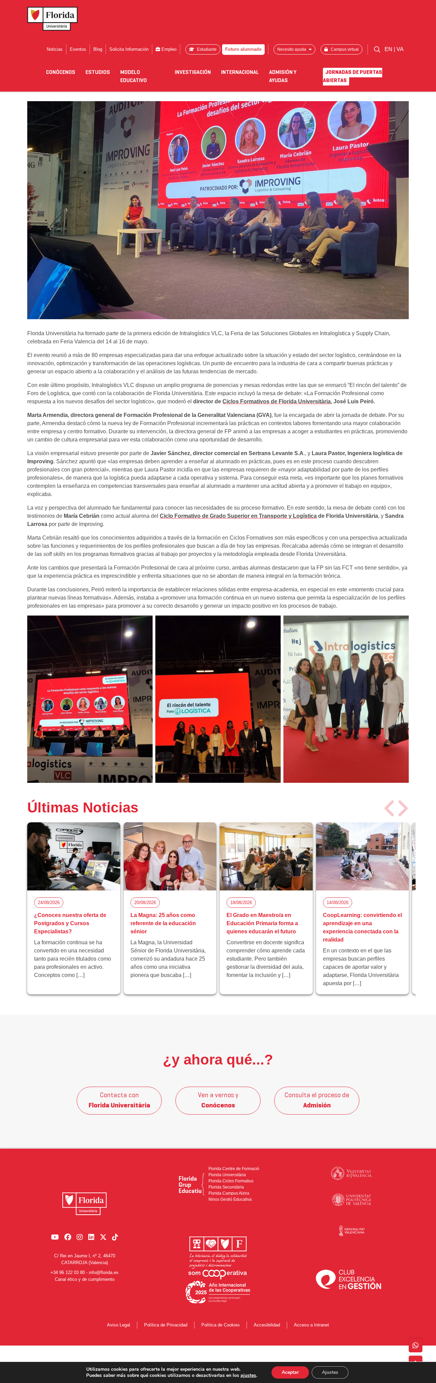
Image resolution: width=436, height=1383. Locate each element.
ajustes (248, 1375)
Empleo (168, 49)
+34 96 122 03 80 (67, 1272)
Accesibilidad (267, 1324)
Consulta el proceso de (316, 1100)
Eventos (78, 49)
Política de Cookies (220, 1324)
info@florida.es (104, 1272)
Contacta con (119, 1100)
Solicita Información (129, 49)
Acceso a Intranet (311, 1324)
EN (389, 49)
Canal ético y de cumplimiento (84, 1279)
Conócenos (60, 72)
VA (400, 49)
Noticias (55, 49)
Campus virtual (344, 49)
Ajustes (330, 1372)
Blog (97, 49)
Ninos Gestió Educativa (230, 1199)
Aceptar (290, 1372)
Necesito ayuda (292, 49)
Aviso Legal (118, 1324)
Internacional (240, 72)
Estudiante (206, 49)
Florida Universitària (227, 1174)
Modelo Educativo (133, 76)
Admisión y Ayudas (282, 76)
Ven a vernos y (218, 1100)
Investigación (193, 72)
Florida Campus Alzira (228, 1193)
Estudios (97, 72)
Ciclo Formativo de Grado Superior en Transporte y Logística (238, 516)
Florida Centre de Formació (233, 1168)
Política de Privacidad (165, 1324)
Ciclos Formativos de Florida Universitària (276, 401)
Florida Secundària (226, 1187)
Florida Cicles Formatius (230, 1181)
